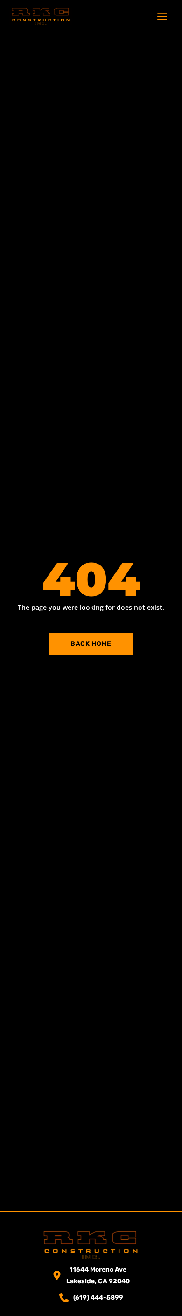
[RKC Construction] (40, 16)
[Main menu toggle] (162, 16)
